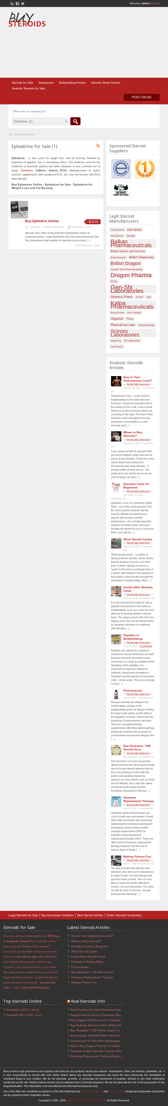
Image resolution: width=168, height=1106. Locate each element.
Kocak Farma (117, 312)
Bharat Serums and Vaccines (128, 251)
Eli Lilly (114, 281)
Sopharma (116, 340)
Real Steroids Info (88, 1001)
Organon (117, 318)
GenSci (139, 297)
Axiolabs (131, 235)
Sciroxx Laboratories (125, 333)
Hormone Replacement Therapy (138, 799)
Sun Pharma (117, 346)
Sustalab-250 (15, 1015)
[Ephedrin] (19, 217)
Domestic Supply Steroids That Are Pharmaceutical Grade (107, 1051)
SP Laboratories (132, 340)
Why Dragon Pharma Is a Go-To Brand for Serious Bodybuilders (111, 1020)
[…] (88, 240)
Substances (46, 82)
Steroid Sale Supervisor (138, 384)
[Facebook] (17, 3)
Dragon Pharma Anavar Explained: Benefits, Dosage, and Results (112, 1015)
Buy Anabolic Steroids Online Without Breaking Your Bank (107, 1025)
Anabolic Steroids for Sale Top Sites (86, 1100)
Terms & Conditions (92, 1091)
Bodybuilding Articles (72, 82)
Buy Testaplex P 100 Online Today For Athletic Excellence (107, 1030)
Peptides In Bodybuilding (132, 637)
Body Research (118, 257)
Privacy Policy (116, 1091)
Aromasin (12, 1009)
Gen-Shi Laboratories (127, 289)
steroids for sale (26, 956)
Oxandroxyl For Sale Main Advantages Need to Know (104, 1040)
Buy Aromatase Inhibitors (57, 915)
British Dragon (126, 263)
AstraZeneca (117, 235)
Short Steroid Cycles (137, 539)
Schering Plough (146, 325)
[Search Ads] (75, 121)
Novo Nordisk (134, 312)
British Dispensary (141, 257)
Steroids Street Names (105, 82)
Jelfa (148, 297)
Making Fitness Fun (137, 856)
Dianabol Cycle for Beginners (136, 485)
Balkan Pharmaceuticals (131, 243)
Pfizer (129, 318)
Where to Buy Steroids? (132, 434)
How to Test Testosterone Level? (137, 378)
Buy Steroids (15, 134)
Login (154, 3)
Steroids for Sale (22, 82)
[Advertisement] (126, 43)
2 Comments (146, 646)
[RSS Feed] (11, 3)
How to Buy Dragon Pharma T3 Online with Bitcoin (102, 1046)
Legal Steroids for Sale (23, 915)
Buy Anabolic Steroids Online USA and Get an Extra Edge (107, 1035)
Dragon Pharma (131, 275)
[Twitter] (22, 3)
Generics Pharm (122, 296)
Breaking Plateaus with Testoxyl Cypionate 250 (100, 1056)
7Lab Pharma (117, 230)
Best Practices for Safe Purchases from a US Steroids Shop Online (113, 1009)
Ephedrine (27, 170)
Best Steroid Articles (90, 915)
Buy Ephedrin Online (42, 221)
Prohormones (132, 690)
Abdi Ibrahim (134, 229)
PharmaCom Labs (123, 325)
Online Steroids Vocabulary (124, 915)
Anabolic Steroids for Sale (28, 88)
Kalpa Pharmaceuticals (132, 304)
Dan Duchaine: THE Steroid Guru (137, 747)
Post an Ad (141, 97)
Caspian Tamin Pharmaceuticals (127, 269)
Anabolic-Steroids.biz (53, 227)
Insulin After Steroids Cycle (88, 956)
